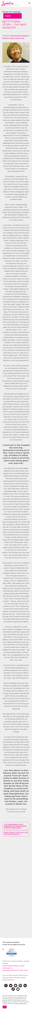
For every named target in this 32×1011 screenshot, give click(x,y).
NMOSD (5, 38)
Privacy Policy (23, 970)
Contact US (10, 980)
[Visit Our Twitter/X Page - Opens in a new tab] (11, 985)
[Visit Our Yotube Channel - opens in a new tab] (15, 985)
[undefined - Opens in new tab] (3, 949)
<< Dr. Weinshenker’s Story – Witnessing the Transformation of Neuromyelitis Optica (15, 826)
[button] (29, 3)
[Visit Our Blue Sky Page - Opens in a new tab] (18, 989)
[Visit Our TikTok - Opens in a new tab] (13, 989)
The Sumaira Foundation (19, 36)
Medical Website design (10, 966)
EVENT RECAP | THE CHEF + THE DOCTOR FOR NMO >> (16, 833)
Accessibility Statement (10, 970)
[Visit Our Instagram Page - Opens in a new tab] (20, 985)
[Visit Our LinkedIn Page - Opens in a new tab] (25, 985)
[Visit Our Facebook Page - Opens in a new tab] (6, 985)
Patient (11, 38)
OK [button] (5, 1007)
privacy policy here (20, 1003)
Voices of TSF (20, 38)
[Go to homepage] (9, 3)
